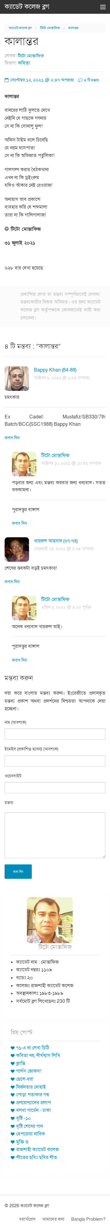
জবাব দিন (12, 438)
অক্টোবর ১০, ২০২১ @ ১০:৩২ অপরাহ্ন (71, 463)
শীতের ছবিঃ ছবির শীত (36, 1157)
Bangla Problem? (88, 1219)
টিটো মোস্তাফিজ (50, 28)
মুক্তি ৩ (22, 1142)
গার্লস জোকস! (28, 1071)
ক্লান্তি (20, 1063)
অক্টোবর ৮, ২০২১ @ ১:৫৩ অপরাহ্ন (62, 378)
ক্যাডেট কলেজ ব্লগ (27, 6)
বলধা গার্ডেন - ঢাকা (33, 1110)
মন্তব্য (9, 803)
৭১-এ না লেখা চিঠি (32, 1048)
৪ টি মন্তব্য (91, 80)
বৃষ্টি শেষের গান (29, 1126)
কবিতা (24, 63)
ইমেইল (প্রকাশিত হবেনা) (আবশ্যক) (31, 749)
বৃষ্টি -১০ (23, 1118)
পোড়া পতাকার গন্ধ (33, 1094)
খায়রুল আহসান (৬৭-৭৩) (56, 541)
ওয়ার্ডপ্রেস (27, 1219)
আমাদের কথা (53, 1219)
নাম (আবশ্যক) (15, 722)
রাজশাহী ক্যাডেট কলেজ (37, 1149)
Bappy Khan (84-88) (55, 370)
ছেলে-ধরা (24, 1079)
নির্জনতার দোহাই (31, 1087)
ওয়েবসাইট (13, 776)
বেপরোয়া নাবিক (30, 1134)
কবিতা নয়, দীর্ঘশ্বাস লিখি (38, 1055)
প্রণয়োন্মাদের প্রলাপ (33, 1102)
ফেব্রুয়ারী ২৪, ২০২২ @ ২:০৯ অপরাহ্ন (64, 549)
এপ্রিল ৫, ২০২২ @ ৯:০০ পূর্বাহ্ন (66, 607)
